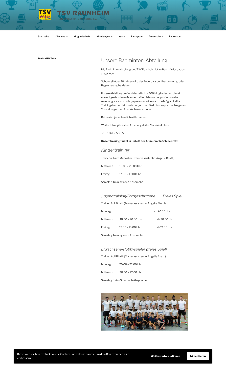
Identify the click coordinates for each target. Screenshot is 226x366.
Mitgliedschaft (82, 36)
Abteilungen (103, 36)
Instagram (137, 36)
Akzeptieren (198, 356)
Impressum (175, 36)
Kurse (121, 36)
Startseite (43, 36)
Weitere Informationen (165, 356)
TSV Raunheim (83, 13)
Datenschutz (156, 36)
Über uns (60, 36)
